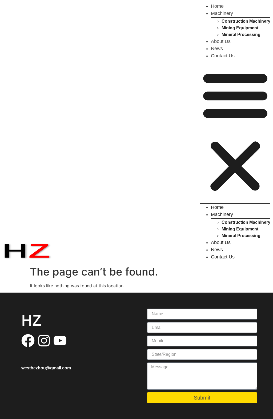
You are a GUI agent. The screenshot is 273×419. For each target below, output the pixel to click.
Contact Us (223, 55)
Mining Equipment (240, 28)
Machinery (222, 13)
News (217, 48)
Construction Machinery (246, 21)
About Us (221, 41)
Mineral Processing (241, 34)
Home (217, 6)
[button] (235, 131)
